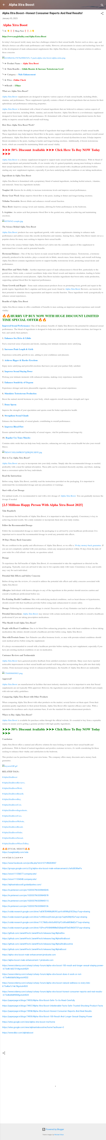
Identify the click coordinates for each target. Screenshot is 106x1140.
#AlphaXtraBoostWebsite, (13, 821)
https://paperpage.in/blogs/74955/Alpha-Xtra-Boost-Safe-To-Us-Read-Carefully (38, 1000)
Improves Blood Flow (14, 426)
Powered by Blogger (54, 1129)
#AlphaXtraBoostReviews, (13, 782)
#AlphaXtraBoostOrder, (12, 832)
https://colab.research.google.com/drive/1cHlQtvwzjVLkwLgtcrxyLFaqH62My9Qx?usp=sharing (44, 917)
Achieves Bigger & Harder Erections (21, 360)
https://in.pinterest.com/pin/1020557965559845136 (25, 906)
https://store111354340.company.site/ (19, 879)
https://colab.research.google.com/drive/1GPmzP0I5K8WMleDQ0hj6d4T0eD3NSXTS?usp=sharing (46, 927)
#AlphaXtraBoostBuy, (11, 799)
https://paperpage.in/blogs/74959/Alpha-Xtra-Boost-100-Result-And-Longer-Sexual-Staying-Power (47, 1016)
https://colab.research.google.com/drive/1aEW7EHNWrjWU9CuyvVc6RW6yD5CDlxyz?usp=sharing (46, 911)
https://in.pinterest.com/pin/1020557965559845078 (25, 895)
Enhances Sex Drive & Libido (18, 338)
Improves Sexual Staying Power (19, 371)
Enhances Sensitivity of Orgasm (19, 382)
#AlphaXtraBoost (9, 777)
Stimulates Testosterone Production (20, 393)
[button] (102, 14)
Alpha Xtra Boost (21, 5)
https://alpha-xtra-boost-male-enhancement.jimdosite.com (29, 954)
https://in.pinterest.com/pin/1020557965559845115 (25, 901)
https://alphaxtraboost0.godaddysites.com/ (21, 884)
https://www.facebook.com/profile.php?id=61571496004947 (29, 863)
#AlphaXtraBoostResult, (12, 826)
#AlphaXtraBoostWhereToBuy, (15, 843)
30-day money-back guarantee (88, 545)
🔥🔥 (50, 317)
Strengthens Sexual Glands (17, 415)
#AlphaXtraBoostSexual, (12, 837)
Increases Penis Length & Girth (19, 349)
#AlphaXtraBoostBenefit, (13, 793)
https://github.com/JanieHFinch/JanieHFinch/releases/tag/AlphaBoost (34, 949)
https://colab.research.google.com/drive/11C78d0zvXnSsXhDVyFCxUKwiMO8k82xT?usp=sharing (45, 922)
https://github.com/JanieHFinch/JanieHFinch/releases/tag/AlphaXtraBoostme (37, 944)
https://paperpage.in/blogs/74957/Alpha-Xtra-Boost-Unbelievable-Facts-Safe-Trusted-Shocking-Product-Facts (52, 1005)
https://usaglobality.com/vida (15, 852)
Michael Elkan (59, 1135)
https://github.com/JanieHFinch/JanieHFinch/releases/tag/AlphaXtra (33, 933)
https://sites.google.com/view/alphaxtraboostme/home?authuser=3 (33, 1027)
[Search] (102, 5)
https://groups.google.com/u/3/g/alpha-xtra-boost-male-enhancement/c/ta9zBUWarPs (42, 868)
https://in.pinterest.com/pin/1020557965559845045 (25, 890)
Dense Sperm (10, 404)
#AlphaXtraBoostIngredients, (14, 810)
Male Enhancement (27, 74)
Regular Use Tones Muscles (18, 437)
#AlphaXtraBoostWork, (12, 788)
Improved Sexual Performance (16, 325)
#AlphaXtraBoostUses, (12, 815)
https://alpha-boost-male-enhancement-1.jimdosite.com (27, 960)
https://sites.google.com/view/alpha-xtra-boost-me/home (28, 1022)
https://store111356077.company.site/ (19, 874)
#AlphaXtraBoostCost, (12, 804)
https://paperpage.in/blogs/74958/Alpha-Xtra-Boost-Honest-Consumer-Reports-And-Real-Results (47, 1011)
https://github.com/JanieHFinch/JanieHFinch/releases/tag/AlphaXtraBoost (36, 938)
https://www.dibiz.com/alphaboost (17, 1032)
